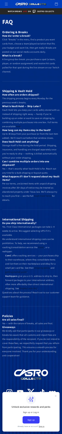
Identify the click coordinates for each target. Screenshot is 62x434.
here (18, 126)
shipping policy (42, 267)
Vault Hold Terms (42, 195)
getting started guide (16, 271)
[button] (6, 4)
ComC (41, 247)
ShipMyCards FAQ (28, 288)
